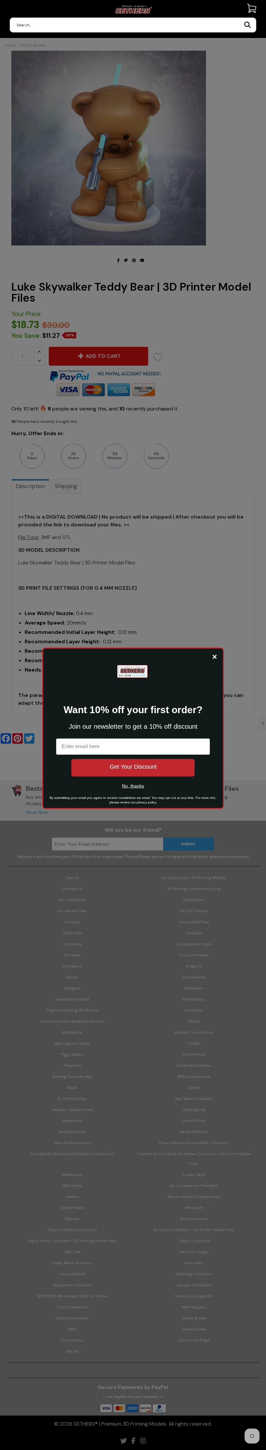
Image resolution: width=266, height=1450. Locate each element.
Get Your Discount (133, 766)
